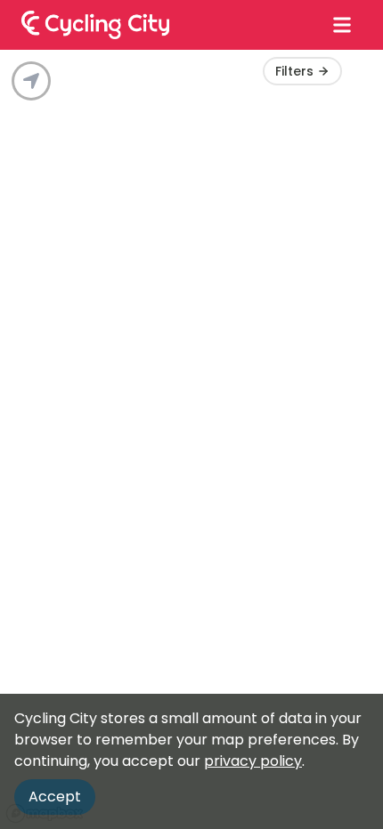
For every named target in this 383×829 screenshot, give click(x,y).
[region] (191, 439)
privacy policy (253, 761)
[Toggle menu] (342, 24)
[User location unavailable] (31, 81)
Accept (55, 796)
